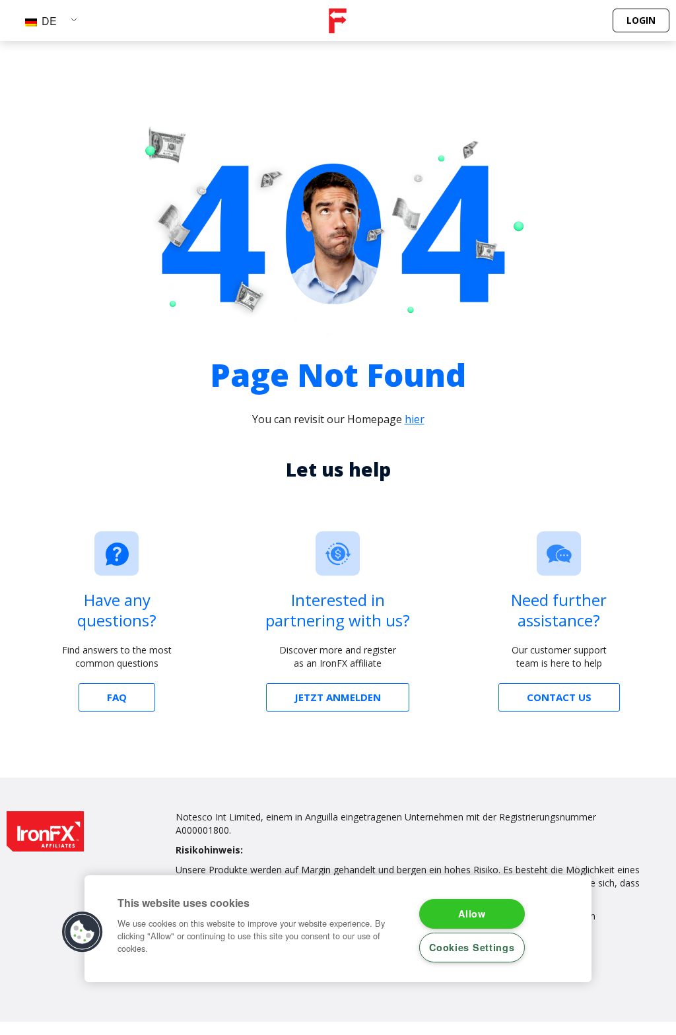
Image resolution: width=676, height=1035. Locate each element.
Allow (472, 913)
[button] (82, 932)
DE (48, 20)
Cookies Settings (472, 947)
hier (414, 419)
